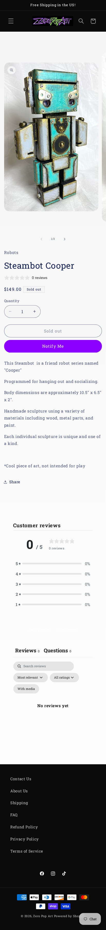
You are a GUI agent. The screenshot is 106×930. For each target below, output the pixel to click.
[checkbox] (26, 689)
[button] (11, 21)
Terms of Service (26, 851)
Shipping (19, 802)
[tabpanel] (53, 711)
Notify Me (53, 346)
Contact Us (20, 778)
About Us (19, 790)
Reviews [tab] (27, 650)
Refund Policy (24, 826)
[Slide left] (41, 239)
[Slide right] (64, 239)
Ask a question (39, 629)
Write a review (67, 629)
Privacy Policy (24, 839)
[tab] (57, 651)
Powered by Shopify (69, 916)
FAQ (14, 814)
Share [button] (14, 481)
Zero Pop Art (43, 916)
